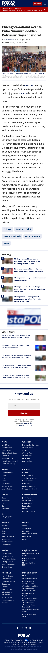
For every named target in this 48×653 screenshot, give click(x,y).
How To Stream (7, 576)
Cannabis (25, 531)
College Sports (7, 517)
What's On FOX (27, 500)
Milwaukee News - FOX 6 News (30, 554)
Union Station (7, 489)
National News (7, 448)
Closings (25, 450)
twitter (26, 628)
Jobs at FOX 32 (7, 592)
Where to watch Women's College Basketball (28, 605)
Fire (3, 511)
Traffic (5, 469)
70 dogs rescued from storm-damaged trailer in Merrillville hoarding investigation (27, 261)
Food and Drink (23, 229)
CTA (3, 478)
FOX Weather (27, 461)
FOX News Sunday (8, 464)
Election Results (28, 475)
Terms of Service (25, 426)
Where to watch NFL (29, 579)
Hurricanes (26, 458)
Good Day (5, 456)
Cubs (3, 506)
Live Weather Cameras (30, 445)
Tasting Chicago (7, 561)
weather (28, 85)
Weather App (27, 456)
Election (25, 473)
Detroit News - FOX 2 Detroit (30, 559)
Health (25, 522)
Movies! (25, 509)
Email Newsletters (8, 581)
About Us (6, 572)
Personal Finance (8, 536)
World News (6, 450)
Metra (4, 481)
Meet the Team (7, 589)
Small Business (7, 542)
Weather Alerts (27, 448)
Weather (26, 441)
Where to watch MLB (30, 586)
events (23, 93)
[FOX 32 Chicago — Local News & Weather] (8, 3)
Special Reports (7, 458)
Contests (5, 587)
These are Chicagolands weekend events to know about (23, 74)
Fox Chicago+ (27, 503)
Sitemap (5, 603)
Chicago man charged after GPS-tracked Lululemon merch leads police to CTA (16, 366)
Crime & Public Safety (9, 453)
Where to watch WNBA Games (30, 610)
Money (5, 522)
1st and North (7, 553)
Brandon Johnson (28, 486)
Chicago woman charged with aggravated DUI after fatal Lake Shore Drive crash (27, 299)
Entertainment (32, 236)
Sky (3, 514)
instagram (22, 628)
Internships (6, 595)
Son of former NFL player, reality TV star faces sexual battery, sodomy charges (16, 336)
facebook (17, 628)
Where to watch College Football (28, 582)
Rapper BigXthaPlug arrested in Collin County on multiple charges (15, 346)
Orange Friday (7, 567)
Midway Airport (7, 486)
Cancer (24, 526)
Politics (26, 469)
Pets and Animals (12, 236)
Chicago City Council (29, 489)
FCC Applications (8, 600)
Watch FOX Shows (28, 511)
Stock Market (6, 544)
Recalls (24, 539)
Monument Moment (9, 564)
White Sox (5, 509)
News (6, 243)
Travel (4, 475)
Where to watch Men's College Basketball (30, 599)
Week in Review (7, 556)
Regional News (29, 550)
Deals (4, 531)
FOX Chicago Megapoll (10, 461)
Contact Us (6, 584)
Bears (4, 498)
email (30, 628)
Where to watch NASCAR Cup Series (29, 590)
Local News (6, 445)
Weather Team (27, 453)
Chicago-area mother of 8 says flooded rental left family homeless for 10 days (29, 289)
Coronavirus (26, 528)
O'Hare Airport (7, 483)
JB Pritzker (26, 483)
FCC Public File (7, 597)
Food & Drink (27, 506)
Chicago (27, 40)
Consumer (5, 528)
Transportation (7, 473)
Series (5, 550)
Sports (5, 494)
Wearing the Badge (9, 559)
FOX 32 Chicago (19, 40)
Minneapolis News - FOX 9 (29, 564)
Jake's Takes (26, 498)
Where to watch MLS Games (29, 615)
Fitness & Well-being (29, 534)
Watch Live (37, 4)
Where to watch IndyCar (28, 594)
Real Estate (6, 539)
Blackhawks (6, 500)
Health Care (26, 536)
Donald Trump (27, 481)
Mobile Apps (6, 579)
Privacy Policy (26, 424)
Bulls (3, 503)
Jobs (3, 534)
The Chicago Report (29, 478)
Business (5, 526)
